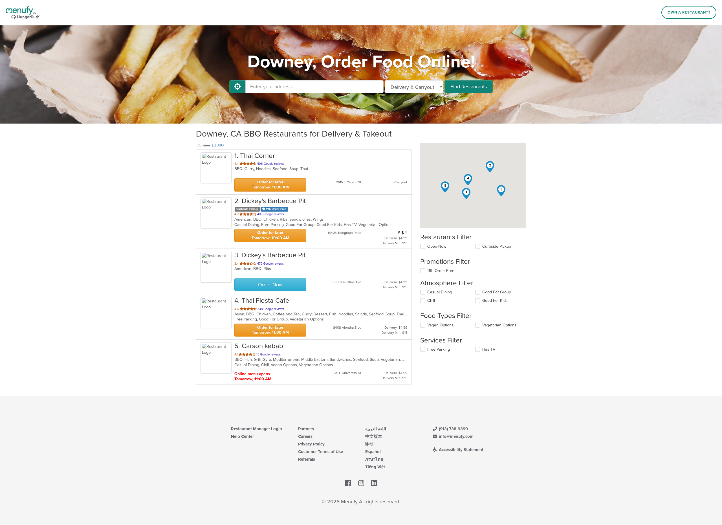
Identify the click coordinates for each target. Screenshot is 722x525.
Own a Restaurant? (689, 12)
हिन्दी (369, 444)
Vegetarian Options (499, 325)
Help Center (242, 436)
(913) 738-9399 (453, 428)
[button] (466, 193)
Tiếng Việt (375, 466)
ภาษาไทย (374, 459)
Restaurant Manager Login (256, 428)
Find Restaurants (468, 87)
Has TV (488, 349)
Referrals (306, 459)
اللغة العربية (375, 428)
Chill (431, 300)
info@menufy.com (456, 436)
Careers (305, 436)
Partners (306, 428)
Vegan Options (440, 325)
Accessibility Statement (460, 449)
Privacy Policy (311, 444)
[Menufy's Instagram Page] (361, 483)
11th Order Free (440, 270)
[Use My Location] (237, 86)
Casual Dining (439, 292)
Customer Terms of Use (320, 451)
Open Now (436, 246)
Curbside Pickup (496, 246)
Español (373, 451)
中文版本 (373, 436)
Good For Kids (495, 300)
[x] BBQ (218, 145)
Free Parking (438, 349)
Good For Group (496, 292)
